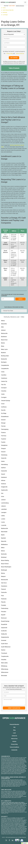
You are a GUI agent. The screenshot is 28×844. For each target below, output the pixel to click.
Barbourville (4, 333)
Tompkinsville (4, 656)
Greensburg (4, 455)
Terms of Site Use (20, 53)
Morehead (3, 557)
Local (14, 733)
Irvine (2, 496)
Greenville (3, 458)
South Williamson (5, 647)
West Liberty (4, 663)
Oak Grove (4, 583)
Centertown (4, 378)
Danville (3, 410)
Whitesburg (4, 666)
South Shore (4, 643)
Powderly (3, 605)
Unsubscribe (14, 750)
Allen (2, 327)
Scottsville (4, 630)
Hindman (3, 483)
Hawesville (4, 471)
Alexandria (4, 323)
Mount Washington (6, 567)
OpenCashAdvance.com (13, 837)
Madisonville (4, 528)
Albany (3, 320)
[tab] (14, 310)
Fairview (3, 426)
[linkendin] (12, 840)
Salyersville (4, 627)
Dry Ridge (3, 413)
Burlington (4, 362)
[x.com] (6, 840)
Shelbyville (4, 634)
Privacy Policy (9, 53)
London (3, 519)
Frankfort (3, 439)
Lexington (3, 512)
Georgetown (4, 445)
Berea (2, 346)
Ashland (3, 330)
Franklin (3, 442)
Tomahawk (4, 653)
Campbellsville (5, 365)
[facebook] (9, 840)
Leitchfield (4, 509)
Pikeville (3, 602)
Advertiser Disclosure (20, 5)
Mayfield (3, 538)
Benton (3, 343)
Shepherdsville (5, 637)
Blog (14, 730)
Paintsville (4, 592)
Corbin (3, 394)
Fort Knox (3, 435)
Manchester (4, 531)
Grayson (3, 451)
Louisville (3, 525)
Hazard (3, 474)
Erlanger (3, 423)
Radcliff (3, 615)
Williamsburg (4, 669)
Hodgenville (4, 487)
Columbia (3, 391)
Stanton (3, 650)
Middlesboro (4, 544)
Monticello (4, 554)
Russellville (4, 624)
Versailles (3, 659)
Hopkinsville (4, 490)
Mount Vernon (5, 563)
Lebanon (3, 506)
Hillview (3, 480)
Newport (3, 576)
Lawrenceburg (5, 503)
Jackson (3, 499)
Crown (2, 403)
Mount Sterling (5, 560)
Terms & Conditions (14, 747)
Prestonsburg (4, 608)
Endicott (3, 419)
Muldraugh (4, 570)
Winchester (4, 675)
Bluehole (3, 352)
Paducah (3, 589)
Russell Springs (5, 621)
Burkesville (4, 359)
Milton (2, 547)
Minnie (3, 551)
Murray (3, 573)
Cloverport (3, 387)
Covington (3, 397)
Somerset (3, 640)
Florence (3, 432)
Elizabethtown (5, 416)
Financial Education (14, 724)
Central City (4, 381)
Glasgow (3, 448)
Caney (2, 371)
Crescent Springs (5, 400)
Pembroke (3, 599)
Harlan (3, 461)
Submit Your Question (14, 708)
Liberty (3, 515)
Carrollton (3, 375)
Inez (2, 493)
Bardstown (4, 336)
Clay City (3, 384)
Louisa (3, 522)
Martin (3, 535)
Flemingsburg (4, 429)
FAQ (14, 727)
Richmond (3, 618)
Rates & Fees (14, 738)
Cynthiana (3, 407)
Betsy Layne (4, 349)
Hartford (3, 467)
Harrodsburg (4, 464)
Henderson (4, 477)
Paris (2, 595)
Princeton (3, 611)
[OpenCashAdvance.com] (8, 2)
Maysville (3, 541)
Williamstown (4, 672)
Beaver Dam (4, 340)
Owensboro (4, 586)
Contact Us (14, 735)
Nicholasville (4, 579)
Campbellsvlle (5, 368)
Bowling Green (5, 355)
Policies (14, 741)
